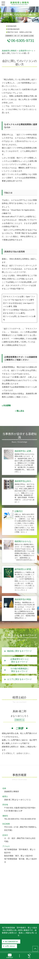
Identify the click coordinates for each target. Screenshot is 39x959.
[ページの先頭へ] (35, 948)
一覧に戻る (19, 411)
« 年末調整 (6, 405)
